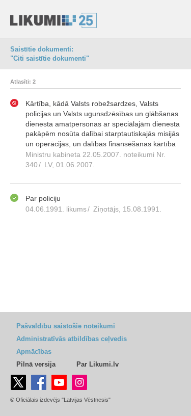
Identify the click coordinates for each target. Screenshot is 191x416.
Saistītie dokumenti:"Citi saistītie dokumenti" (49, 53)
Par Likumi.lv (97, 364)
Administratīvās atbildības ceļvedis (71, 339)
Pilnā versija (36, 364)
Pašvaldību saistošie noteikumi (65, 326)
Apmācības (33, 351)
